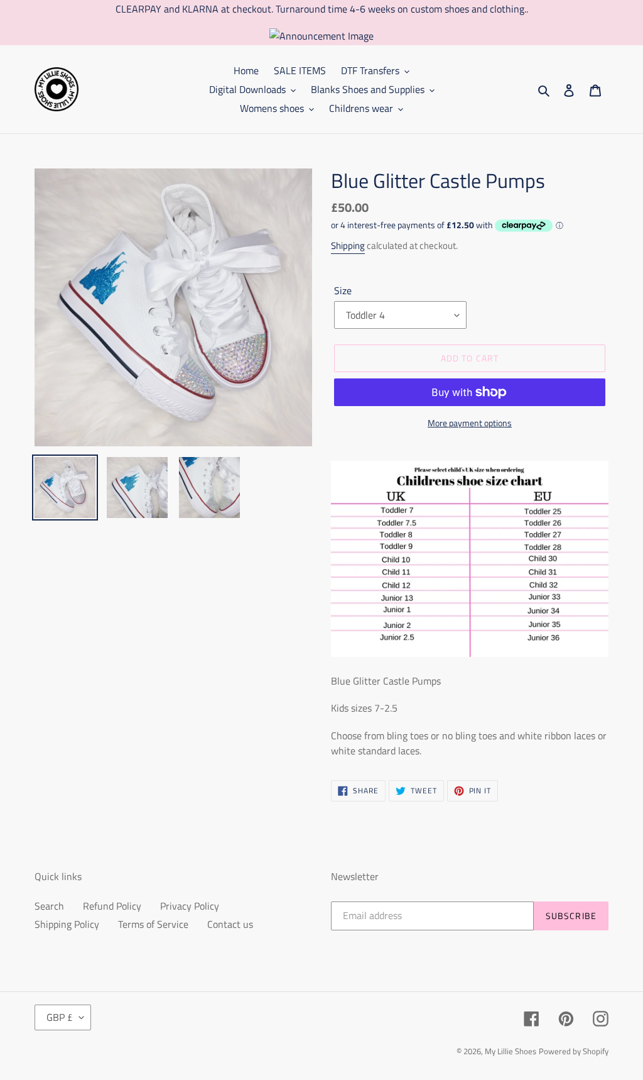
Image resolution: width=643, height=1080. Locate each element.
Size (343, 290)
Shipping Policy (67, 924)
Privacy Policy (189, 905)
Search (49, 905)
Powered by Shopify (573, 1051)
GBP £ (59, 1017)
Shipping (348, 245)
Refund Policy (112, 905)
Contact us (230, 924)
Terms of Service (153, 924)
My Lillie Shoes (510, 1051)
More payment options (470, 422)
